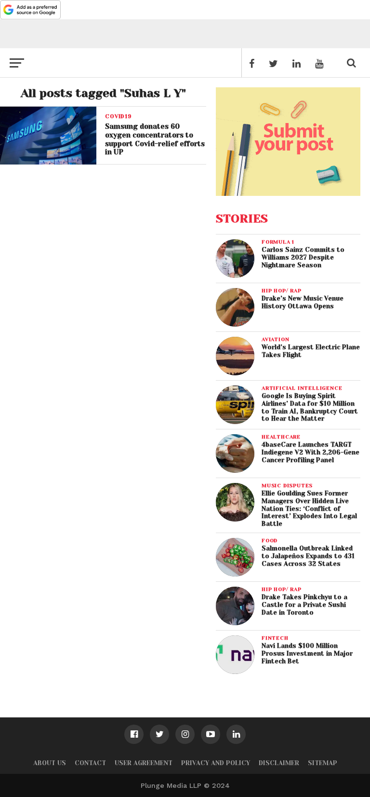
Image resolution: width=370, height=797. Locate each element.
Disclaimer (279, 763)
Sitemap (322, 763)
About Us (49, 763)
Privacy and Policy (215, 763)
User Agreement (143, 763)
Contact (90, 763)
